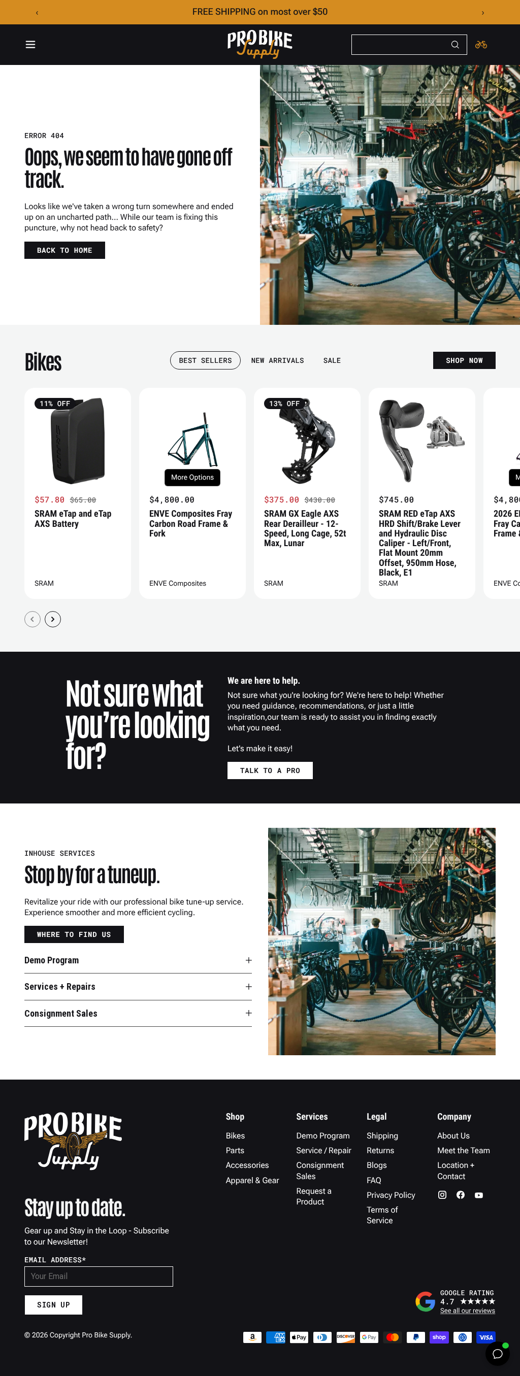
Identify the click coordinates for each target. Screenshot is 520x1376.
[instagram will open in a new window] (442, 1195)
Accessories (247, 1165)
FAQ (374, 1180)
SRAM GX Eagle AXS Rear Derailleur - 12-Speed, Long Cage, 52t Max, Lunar (305, 529)
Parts (235, 1150)
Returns (380, 1150)
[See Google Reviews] (455, 1301)
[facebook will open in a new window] (461, 1195)
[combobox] (409, 45)
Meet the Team (463, 1150)
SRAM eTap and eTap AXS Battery (73, 519)
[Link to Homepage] (260, 44)
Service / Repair (323, 1150)
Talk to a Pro (270, 770)
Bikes (235, 1135)
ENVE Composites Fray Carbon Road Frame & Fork (190, 524)
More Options (192, 478)
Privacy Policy (391, 1195)
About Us (453, 1135)
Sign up (53, 1305)
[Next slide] (53, 619)
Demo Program (323, 1135)
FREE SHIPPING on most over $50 (260, 12)
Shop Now (464, 360)
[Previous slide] (32, 619)
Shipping (382, 1135)
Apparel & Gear (252, 1180)
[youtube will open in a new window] (479, 1195)
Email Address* (55, 1259)
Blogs (376, 1165)
